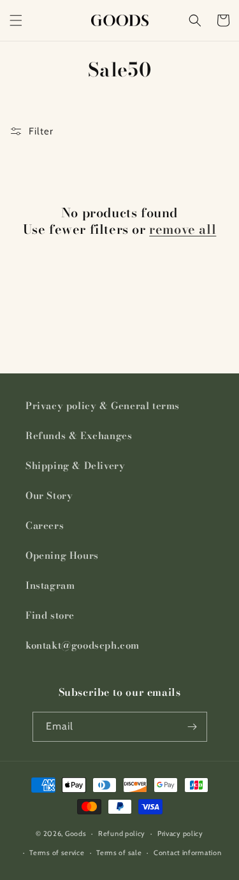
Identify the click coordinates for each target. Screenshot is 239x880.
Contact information (187, 852)
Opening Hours (62, 555)
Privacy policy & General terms (102, 405)
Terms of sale (118, 852)
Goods (76, 833)
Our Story (49, 495)
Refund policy (121, 833)
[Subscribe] (192, 727)
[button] (16, 20)
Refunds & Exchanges (78, 435)
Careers (44, 525)
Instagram (50, 585)
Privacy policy (180, 833)
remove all (182, 229)
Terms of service (56, 852)
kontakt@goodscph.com (82, 645)
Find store (50, 615)
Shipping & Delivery (75, 465)
